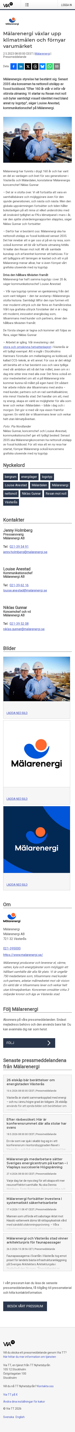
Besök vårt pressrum (25, 1306)
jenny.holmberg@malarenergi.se (25, 552)
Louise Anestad (16, 485)
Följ (10, 1043)
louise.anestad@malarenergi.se (25, 590)
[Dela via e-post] (57, 66)
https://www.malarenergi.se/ (23, 955)
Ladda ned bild (17, 713)
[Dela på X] (28, 66)
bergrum (10, 477)
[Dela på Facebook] (13, 66)
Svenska (8, 1417)
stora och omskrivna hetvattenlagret (27, 347)
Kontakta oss (45, 1386)
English (20, 1417)
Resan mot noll (56, 493)
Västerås (11, 502)
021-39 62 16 (19, 585)
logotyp (47, 477)
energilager (29, 477)
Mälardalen (39, 485)
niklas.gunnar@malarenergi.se (24, 629)
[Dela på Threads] (35, 66)
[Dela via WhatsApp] (49, 66)
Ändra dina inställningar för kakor (24, 1401)
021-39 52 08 (19, 624)
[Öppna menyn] (27, 4)
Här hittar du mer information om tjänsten (29, 1356)
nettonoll (11, 493)
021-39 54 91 (19, 547)
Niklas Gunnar (31, 493)
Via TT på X (10, 1394)
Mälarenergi (42, 53)
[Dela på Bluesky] (42, 66)
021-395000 (12, 948)
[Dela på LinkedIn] (21, 66)
